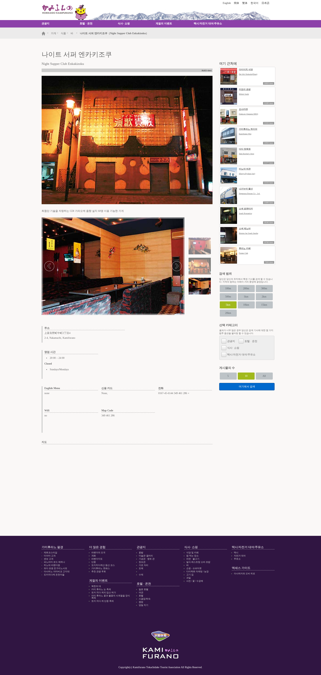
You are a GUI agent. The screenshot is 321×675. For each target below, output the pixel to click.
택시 (236, 552)
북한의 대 (96, 586)
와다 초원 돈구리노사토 (55, 568)
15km (264, 304)
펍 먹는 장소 (192, 555)
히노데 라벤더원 (52, 565)
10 (246, 376)
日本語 (265, 3)
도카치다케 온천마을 (54, 574)
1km (246, 296)
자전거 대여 (240, 555)
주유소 (237, 559)
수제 (141, 574)
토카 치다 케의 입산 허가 (103, 592)
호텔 (141, 595)
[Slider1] (200, 246)
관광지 (45, 23)
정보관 (142, 562)
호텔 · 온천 (86, 23)
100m (228, 288)
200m (246, 288)
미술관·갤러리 (146, 555)
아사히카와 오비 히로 (244, 573)
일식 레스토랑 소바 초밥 (198, 562)
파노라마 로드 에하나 (54, 562)
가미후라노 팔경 (52, 547)
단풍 (93, 562)
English (227, 3)
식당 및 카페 (192, 552)
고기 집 (190, 574)
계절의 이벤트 (164, 23)
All (264, 376)
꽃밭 (141, 552)
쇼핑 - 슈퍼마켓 (194, 568)
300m (264, 288)
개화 (93, 555)
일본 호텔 (143, 589)
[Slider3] (200, 286)
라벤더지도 (97, 559)
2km (264, 296)
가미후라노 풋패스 (100, 568)
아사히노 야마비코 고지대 (56, 571)
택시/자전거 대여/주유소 (208, 23)
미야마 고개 (50, 555)
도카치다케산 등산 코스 (103, 565)
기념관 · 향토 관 (147, 559)
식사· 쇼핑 (124, 23)
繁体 (244, 3)
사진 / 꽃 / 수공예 (194, 581)
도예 (141, 568)
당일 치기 (143, 605)
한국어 (254, 3)
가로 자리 (143, 565)
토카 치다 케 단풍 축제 (102, 601)
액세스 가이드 (241, 567)
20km (228, 313)
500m (228, 296)
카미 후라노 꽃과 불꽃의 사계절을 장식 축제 (110, 596)
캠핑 (141, 602)
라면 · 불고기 (192, 559)
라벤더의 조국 (98, 552)
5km (228, 304)
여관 (141, 592)
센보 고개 (48, 559)
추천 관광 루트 (98, 571)
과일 (188, 578)
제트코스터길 (50, 552)
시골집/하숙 (144, 599)
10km (246, 304)
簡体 (236, 3)
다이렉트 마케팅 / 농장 (197, 571)
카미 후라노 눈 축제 (101, 589)
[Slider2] (200, 266)
